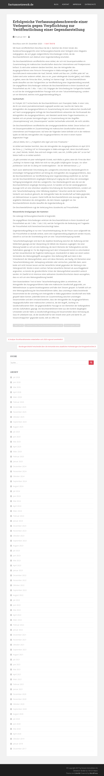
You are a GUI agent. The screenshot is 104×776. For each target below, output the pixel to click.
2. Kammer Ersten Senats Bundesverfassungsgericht (43, 325)
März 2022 (17, 620)
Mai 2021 (17, 669)
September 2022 (20, 590)
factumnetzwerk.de (20, 4)
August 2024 (18, 486)
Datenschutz (90, 4)
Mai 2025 (17, 441)
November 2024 (19, 471)
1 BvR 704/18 (49, 43)
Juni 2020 (17, 724)
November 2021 (19, 639)
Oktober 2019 (18, 739)
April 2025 (17, 446)
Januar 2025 (18, 461)
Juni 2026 (17, 382)
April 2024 (17, 506)
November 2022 (19, 580)
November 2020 (19, 699)
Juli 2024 (16, 491)
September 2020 (20, 709)
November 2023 (19, 531)
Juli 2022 (16, 600)
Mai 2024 (17, 501)
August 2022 (18, 595)
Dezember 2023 (19, 526)
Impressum (77, 4)
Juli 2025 (16, 432)
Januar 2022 (18, 630)
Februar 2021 (18, 684)
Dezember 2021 (19, 635)
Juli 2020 (16, 719)
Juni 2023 (17, 555)
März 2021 (17, 679)
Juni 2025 (17, 436)
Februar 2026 (18, 402)
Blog (56, 4)
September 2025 (20, 422)
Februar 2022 (18, 625)
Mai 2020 (17, 729)
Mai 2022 (17, 610)
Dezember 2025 (19, 407)
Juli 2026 (16, 377)
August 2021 (18, 654)
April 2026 (17, 392)
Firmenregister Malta (72, 325)
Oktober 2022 (18, 585)
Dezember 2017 (19, 748)
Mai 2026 (17, 387)
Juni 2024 (17, 496)
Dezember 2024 (19, 466)
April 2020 (17, 734)
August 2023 (18, 545)
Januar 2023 (18, 570)
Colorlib (77, 773)
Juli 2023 (16, 550)
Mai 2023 (17, 560)
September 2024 (20, 481)
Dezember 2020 (19, 694)
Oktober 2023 (18, 536)
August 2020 (18, 714)
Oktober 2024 (18, 476)
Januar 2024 (18, 521)
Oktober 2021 (18, 644)
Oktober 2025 (18, 417)
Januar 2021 (18, 689)
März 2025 (17, 451)
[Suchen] (91, 362)
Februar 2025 (18, 456)
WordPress (94, 773)
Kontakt (65, 4)
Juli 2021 (16, 659)
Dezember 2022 (19, 575)
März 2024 (17, 511)
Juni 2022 (17, 605)
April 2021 (17, 674)
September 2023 (20, 540)
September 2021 (20, 649)
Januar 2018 (18, 743)
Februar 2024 (18, 516)
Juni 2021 (17, 664)
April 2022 (17, 615)
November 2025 (19, 412)
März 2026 (17, 397)
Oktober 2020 (18, 704)
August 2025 (18, 427)
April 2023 (17, 565)
